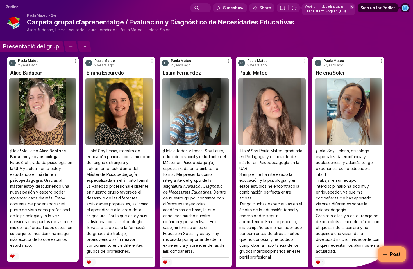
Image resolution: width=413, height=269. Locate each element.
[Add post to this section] (70, 46)
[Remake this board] (282, 7)
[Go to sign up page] (405, 7)
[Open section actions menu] (84, 46)
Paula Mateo (37, 15)
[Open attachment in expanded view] (42, 111)
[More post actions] (75, 61)
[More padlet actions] (294, 7)
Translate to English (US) (325, 11)
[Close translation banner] (352, 7)
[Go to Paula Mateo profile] (12, 63)
